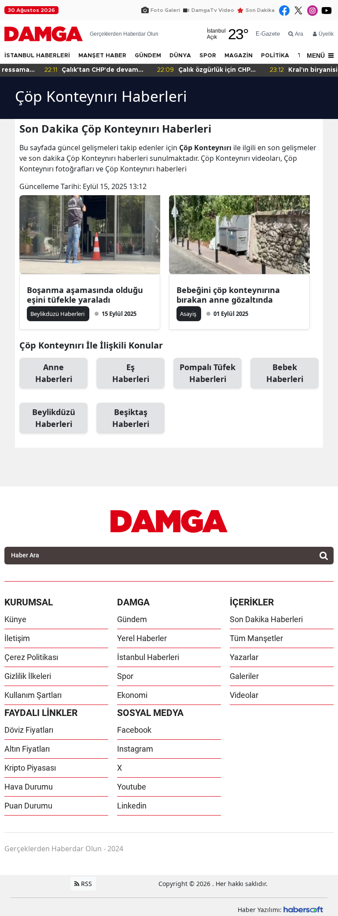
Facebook (134, 729)
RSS (85, 883)
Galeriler (244, 676)
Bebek (284, 373)
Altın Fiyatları (27, 748)
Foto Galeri (165, 10)
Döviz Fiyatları (28, 729)
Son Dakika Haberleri (266, 619)
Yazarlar (244, 657)
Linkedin (132, 805)
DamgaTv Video (212, 10)
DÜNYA (180, 56)
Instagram (135, 748)
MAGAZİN (238, 56)
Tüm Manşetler (256, 638)
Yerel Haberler (142, 638)
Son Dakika (260, 10)
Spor (125, 676)
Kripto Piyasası (30, 767)
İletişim (17, 638)
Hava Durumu (28, 786)
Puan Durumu (28, 805)
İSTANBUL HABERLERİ (37, 56)
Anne (53, 373)
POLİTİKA (275, 56)
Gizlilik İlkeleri (27, 676)
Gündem (132, 619)
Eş (130, 373)
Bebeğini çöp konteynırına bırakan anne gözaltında (228, 294)
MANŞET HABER (102, 56)
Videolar (244, 695)
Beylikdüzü (53, 418)
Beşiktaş (130, 418)
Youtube (131, 786)
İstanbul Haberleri (148, 657)
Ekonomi (132, 695)
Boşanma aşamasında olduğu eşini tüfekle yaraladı (85, 294)
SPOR (207, 56)
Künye (15, 619)
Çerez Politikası (31, 657)
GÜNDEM (148, 56)
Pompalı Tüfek (207, 373)
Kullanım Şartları (33, 695)
